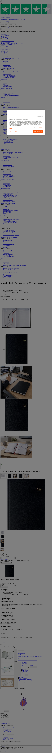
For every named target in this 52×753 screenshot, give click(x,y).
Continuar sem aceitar (40, 116)
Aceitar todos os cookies (38, 131)
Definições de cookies (13, 131)
